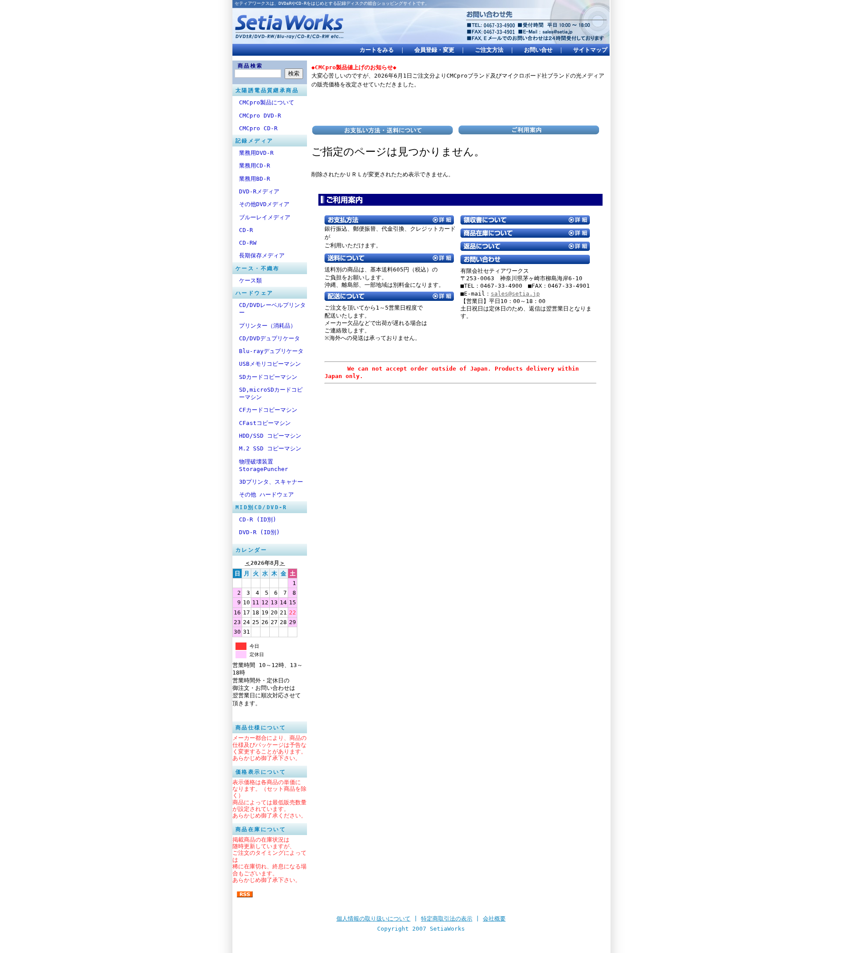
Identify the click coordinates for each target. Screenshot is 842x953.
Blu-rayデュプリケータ (271, 351)
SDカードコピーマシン (268, 377)
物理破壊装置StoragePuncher (263, 465)
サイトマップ (590, 49)
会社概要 (494, 918)
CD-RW (248, 242)
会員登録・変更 (434, 49)
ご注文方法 (489, 49)
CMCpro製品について (266, 102)
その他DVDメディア (264, 204)
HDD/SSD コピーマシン (270, 435)
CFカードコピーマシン (268, 410)
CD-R (246, 230)
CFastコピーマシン (265, 423)
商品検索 (250, 66)
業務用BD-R (254, 178)
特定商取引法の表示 (446, 918)
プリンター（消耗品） (267, 325)
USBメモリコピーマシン (270, 363)
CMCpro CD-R (258, 128)
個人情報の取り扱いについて (373, 918)
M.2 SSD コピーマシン (270, 448)
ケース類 (250, 280)
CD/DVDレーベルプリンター (272, 309)
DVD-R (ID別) (259, 532)
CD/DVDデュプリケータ (269, 338)
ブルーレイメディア (264, 217)
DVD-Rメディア (259, 191)
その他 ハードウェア (266, 494)
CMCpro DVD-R (260, 115)
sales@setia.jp (515, 293)
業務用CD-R (254, 165)
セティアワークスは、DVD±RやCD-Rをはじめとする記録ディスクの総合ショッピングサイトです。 (332, 3)
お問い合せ (538, 49)
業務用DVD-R (256, 153)
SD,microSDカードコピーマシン (271, 393)
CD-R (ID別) (257, 519)
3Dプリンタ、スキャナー (271, 481)
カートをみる (377, 49)
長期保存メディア (262, 255)
